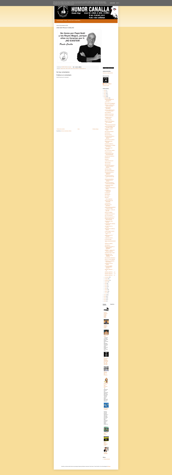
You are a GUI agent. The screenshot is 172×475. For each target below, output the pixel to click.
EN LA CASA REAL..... (109, 119)
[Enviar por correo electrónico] (75, 67)
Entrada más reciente (61, 129)
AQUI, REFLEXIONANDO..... (110, 170)
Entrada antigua (95, 129)
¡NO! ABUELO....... (108, 245)
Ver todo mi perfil (106, 85)
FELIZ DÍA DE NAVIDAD (109, 131)
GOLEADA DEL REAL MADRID (109, 222)
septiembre (107, 280)
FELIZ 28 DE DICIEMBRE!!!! (110, 103)
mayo (106, 286)
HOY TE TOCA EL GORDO (110, 150)
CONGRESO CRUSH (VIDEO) (109, 264)
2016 (105, 95)
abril (106, 288)
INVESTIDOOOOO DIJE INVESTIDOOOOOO (109, 154)
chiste (64, 68)
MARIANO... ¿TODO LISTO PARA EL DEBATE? (110, 251)
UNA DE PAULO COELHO (109, 139)
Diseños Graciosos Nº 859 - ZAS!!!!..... (106, 326)
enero (106, 292)
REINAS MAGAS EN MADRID (108, 142)
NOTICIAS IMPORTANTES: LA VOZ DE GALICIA (110, 111)
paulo (83, 68)
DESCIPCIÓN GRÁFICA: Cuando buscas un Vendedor (109, 180)
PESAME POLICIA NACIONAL (108, 205)
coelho (66, 68)
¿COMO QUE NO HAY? (109, 160)
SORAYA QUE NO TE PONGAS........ (109, 236)
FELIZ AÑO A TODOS (106, 409)
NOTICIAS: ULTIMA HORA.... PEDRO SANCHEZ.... (110, 105)
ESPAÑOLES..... (108, 157)
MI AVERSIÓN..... (108, 133)
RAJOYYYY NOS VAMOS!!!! (110, 259)
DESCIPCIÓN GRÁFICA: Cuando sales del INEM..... (110, 183)
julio (106, 283)
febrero (106, 291)
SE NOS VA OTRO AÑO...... (110, 115)
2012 (105, 297)
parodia (80, 68)
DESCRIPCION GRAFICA (109, 156)
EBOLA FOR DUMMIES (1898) (106, 444)
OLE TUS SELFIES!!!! (109, 215)
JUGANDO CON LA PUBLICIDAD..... (108, 118)
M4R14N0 (107, 197)
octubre (106, 278)
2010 (105, 301)
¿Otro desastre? (108, 164)
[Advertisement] (77, 117)
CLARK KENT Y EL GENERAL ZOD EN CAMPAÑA (109, 255)
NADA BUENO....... (108, 194)
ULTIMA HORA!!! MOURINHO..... (108, 108)
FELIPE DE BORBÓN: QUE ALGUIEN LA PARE (110, 127)
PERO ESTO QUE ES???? (110, 217)
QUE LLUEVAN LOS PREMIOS (108, 148)
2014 (105, 294)
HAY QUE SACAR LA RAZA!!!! (109, 227)
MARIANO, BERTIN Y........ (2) (110, 273)
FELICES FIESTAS (108, 134)
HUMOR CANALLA (107, 83)
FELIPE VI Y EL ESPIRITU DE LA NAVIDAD (109, 122)
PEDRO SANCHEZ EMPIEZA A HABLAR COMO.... (110, 208)
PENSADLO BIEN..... (108, 169)
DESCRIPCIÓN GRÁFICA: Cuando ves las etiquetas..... (109, 137)
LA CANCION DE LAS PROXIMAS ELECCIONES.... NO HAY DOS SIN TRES (106, 361)
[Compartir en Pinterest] (80, 67)
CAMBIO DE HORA (106, 453)
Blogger (109, 466)
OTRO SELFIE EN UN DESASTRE (109, 201)
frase (71, 68)
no (78, 68)
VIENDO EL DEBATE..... (109, 243)
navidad (76, 68)
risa (85, 68)
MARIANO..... (107, 159)
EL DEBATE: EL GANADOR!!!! (108, 191)
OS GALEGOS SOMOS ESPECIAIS (109, 186)
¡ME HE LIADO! (107, 162)
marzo (106, 289)
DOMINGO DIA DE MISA (109, 114)
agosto (106, 281)
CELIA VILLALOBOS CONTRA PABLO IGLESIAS (108, 267)
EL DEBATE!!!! (107, 192)
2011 (105, 299)
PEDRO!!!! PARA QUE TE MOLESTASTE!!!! (109, 219)
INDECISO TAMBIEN (108, 212)
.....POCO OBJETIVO (108, 199)
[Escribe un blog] (77, 67)
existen (69, 68)
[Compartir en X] (78, 67)
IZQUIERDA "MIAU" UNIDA (110, 252)
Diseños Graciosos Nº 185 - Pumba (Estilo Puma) (106, 315)
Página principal (107, 459)
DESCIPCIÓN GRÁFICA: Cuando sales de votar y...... (109, 176)
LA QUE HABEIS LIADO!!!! (109, 231)
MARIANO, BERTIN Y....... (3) (110, 272)
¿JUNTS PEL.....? (108, 101)
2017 (105, 93)
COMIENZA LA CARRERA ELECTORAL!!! (109, 261)
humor (74, 68)
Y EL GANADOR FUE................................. (109, 233)
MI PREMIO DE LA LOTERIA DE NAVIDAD (110, 146)
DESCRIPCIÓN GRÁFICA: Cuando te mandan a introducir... (109, 166)
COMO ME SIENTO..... (109, 152)
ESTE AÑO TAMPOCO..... (109, 143)
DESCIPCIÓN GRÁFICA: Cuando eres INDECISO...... (109, 173)
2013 (105, 296)
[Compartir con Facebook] (79, 67)
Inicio (79, 129)
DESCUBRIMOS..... (108, 112)
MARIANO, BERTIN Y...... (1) (110, 275)
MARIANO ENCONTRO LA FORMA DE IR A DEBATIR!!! (110, 247)
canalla (61, 68)
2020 (105, 90)
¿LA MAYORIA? (108, 203)
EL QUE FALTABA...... (109, 239)
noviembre (107, 277)
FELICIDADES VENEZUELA (110, 257)
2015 (105, 96)
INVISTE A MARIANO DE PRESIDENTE (109, 100)
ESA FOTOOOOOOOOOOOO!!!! (110, 124)
